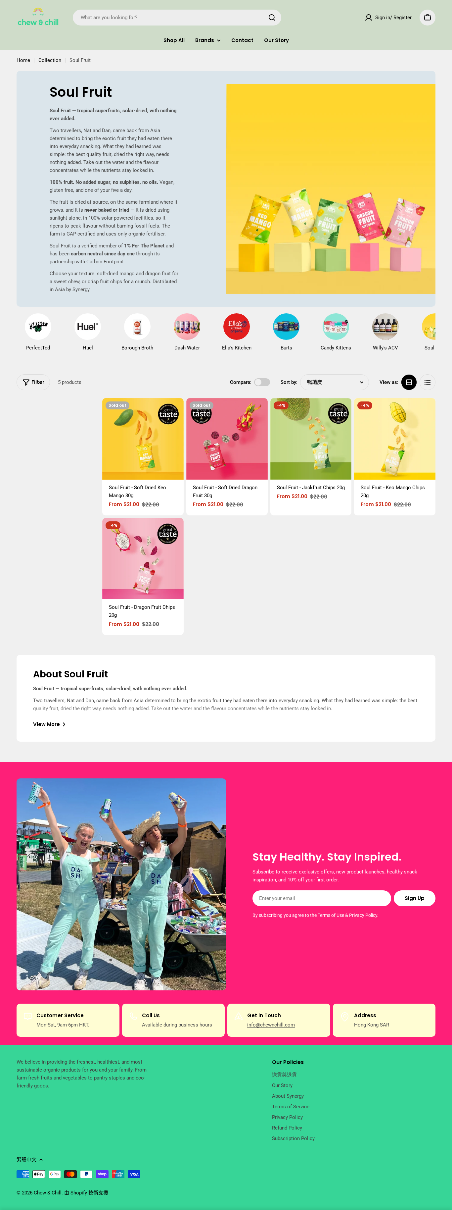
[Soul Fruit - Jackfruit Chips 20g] (311, 439)
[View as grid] (409, 382)
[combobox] (177, 18)
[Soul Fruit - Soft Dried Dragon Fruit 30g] (227, 439)
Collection (49, 60)
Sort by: (289, 382)
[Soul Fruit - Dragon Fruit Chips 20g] (143, 559)
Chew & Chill (48, 1193)
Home (23, 60)
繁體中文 (26, 1160)
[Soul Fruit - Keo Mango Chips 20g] (394, 439)
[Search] (272, 18)
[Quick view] (174, 413)
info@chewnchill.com (271, 1025)
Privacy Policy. (364, 915)
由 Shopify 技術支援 (86, 1193)
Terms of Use (331, 915)
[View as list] (427, 382)
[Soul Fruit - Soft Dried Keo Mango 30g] (143, 439)
